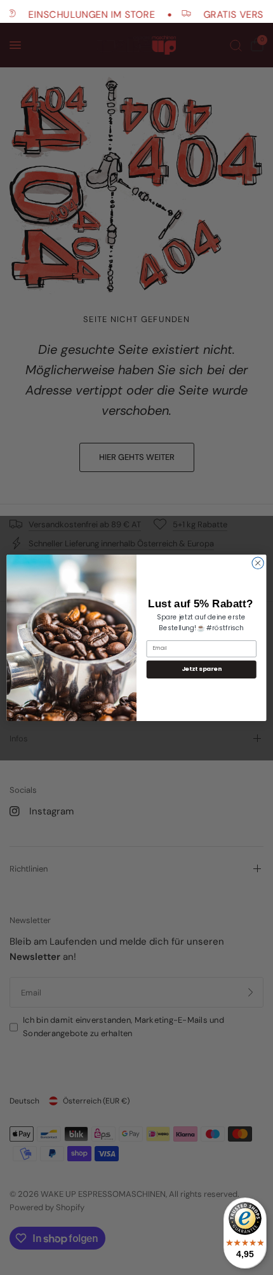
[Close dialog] (257, 563)
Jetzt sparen (202, 669)
